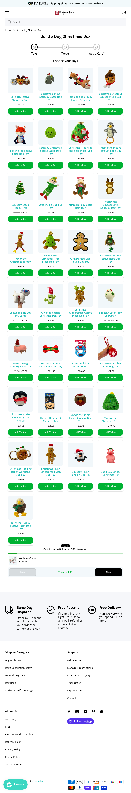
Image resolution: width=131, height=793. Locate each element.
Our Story (10, 719)
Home (8, 30)
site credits (37, 781)
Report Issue (74, 690)
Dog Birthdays (13, 660)
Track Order (74, 682)
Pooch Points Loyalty (78, 675)
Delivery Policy (13, 741)
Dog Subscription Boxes (18, 667)
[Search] (8, 22)
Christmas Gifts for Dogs (19, 690)
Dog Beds (10, 682)
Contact (71, 698)
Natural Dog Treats (16, 675)
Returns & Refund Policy (19, 734)
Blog (7, 726)
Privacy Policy (12, 749)
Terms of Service (14, 764)
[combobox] (65, 22)
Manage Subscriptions (80, 667)
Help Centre (74, 660)
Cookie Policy (12, 757)
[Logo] (65, 13)
